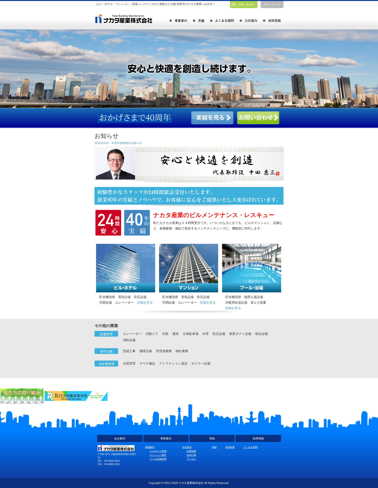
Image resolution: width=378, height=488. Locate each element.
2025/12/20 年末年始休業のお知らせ (118, 143)
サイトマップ (272, 4)
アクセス (191, 459)
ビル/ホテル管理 (158, 451)
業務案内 (150, 447)
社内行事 (191, 455)
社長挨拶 (191, 451)
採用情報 (258, 438)
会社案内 (119, 438)
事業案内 (165, 438)
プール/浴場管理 (158, 459)
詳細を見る (145, 302)
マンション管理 (157, 455)
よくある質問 (250, 447)
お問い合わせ (246, 4)
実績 (212, 438)
